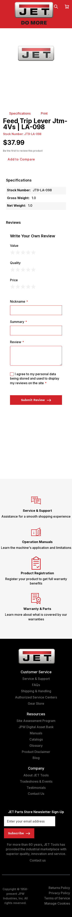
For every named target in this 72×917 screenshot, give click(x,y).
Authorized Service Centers (36, 697)
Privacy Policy (59, 893)
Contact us (37, 860)
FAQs (36, 685)
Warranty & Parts (37, 609)
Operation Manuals (37, 542)
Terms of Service (57, 898)
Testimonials (36, 788)
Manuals (36, 733)
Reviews (13, 222)
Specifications (19, 180)
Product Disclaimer (36, 752)
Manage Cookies (57, 903)
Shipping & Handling (36, 691)
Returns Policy (59, 888)
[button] (36, 180)
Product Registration (37, 573)
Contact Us (36, 794)
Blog (36, 758)
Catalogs (36, 739)
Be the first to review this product (23, 150)
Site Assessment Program (36, 721)
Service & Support (37, 511)
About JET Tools (36, 775)
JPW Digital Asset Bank (36, 727)
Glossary (36, 746)
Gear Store (36, 703)
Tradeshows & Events (36, 781)
